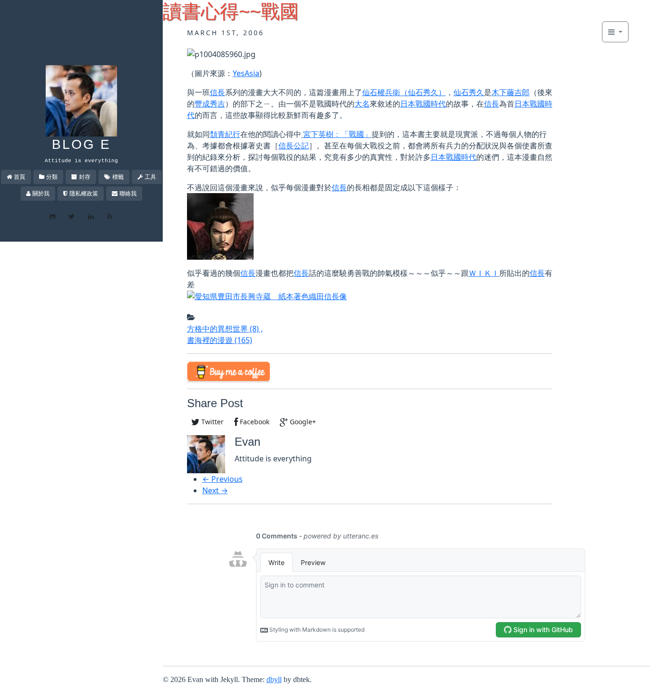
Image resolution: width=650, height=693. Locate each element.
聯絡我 (128, 193)
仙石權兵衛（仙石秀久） (404, 92)
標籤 (118, 177)
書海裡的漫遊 (219, 340)
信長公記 (293, 145)
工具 (150, 177)
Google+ (302, 421)
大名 (362, 103)
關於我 (40, 193)
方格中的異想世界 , (225, 328)
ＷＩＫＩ (484, 273)
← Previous (222, 479)
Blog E (81, 144)
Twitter (211, 421)
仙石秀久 (468, 92)
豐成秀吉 (210, 103)
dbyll (274, 679)
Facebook (253, 421)
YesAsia (246, 73)
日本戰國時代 (423, 103)
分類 (52, 177)
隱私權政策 (83, 193)
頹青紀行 (225, 134)
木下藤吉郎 (511, 92)
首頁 (19, 177)
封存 (84, 177)
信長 (217, 92)
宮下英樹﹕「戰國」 (337, 134)
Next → (215, 490)
